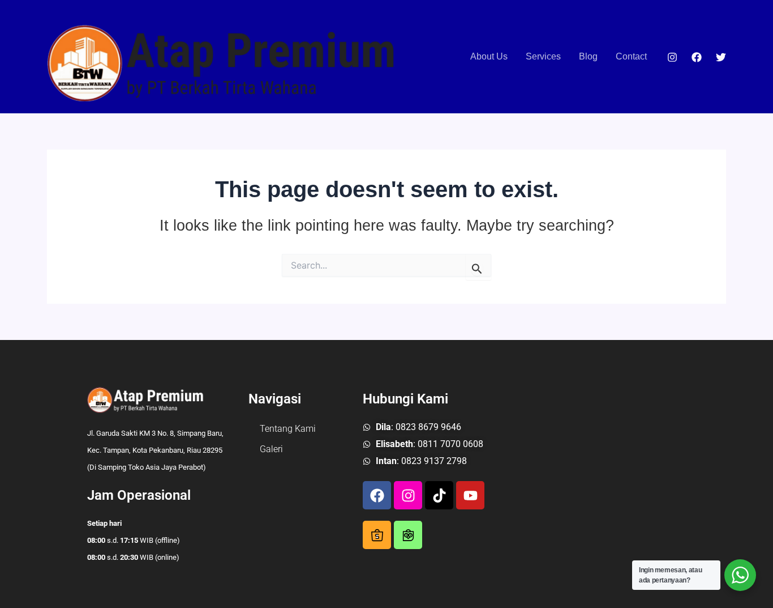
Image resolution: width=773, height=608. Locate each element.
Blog (588, 56)
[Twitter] (721, 57)
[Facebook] (697, 57)
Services (543, 56)
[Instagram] (672, 57)
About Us (489, 56)
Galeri (271, 449)
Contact (631, 56)
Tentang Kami (288, 428)
